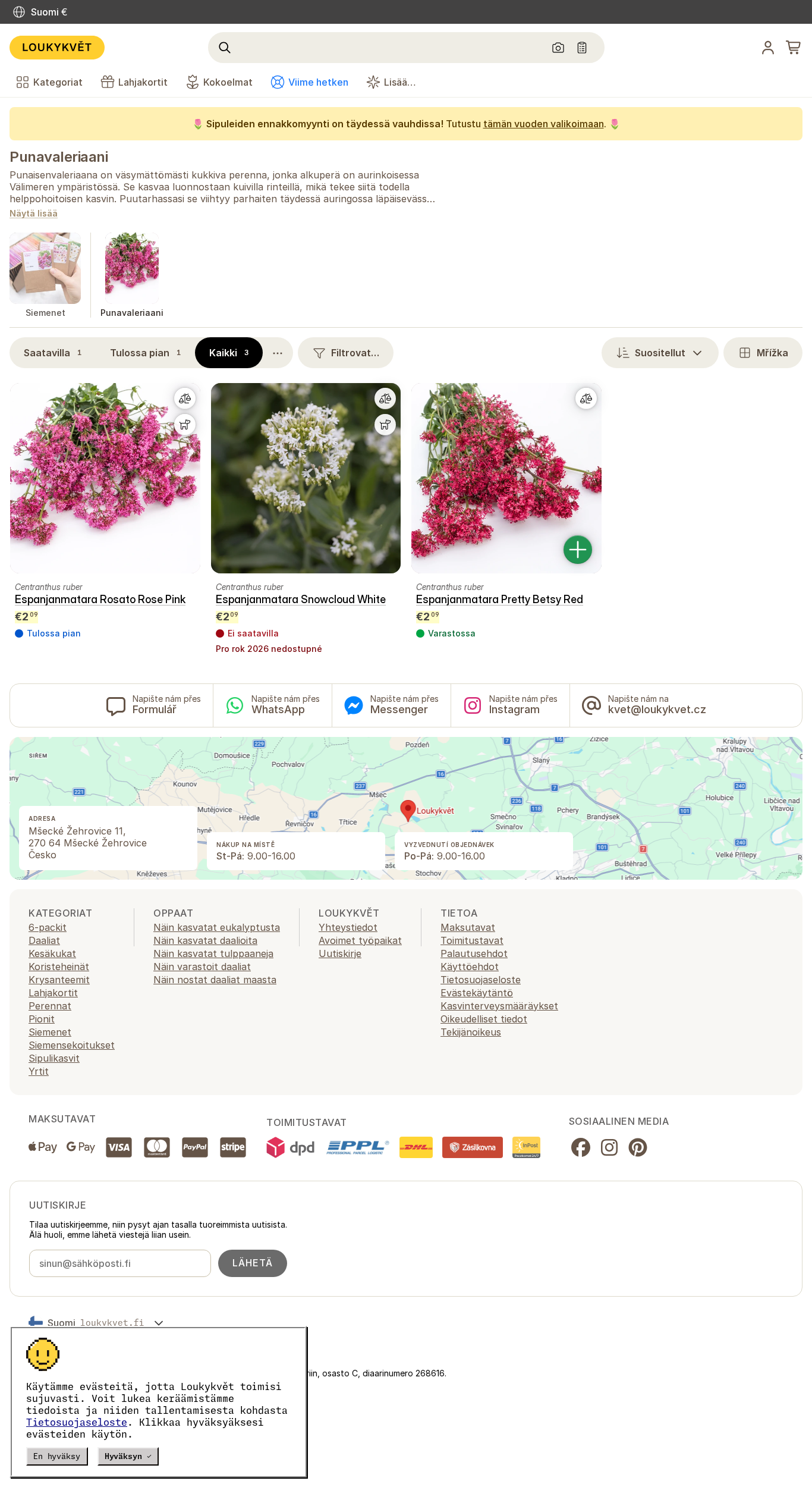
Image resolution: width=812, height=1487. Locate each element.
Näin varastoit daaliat (202, 966)
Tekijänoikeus (470, 1032)
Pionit (42, 1019)
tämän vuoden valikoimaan (543, 124)
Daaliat (44, 940)
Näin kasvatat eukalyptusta (216, 927)
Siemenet (50, 1032)
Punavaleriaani (59, 156)
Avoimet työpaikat (360, 940)
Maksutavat (467, 927)
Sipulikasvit (54, 1058)
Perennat (50, 1006)
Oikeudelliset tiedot (483, 1019)
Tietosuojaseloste (76, 1422)
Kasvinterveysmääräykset (499, 1006)
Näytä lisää (34, 213)
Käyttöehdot (469, 966)
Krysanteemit (59, 980)
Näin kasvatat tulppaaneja (213, 953)
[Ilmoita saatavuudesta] (185, 424)
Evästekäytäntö (476, 993)
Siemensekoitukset (72, 1045)
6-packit (48, 927)
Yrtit (39, 1071)
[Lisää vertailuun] (185, 398)
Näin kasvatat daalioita (205, 940)
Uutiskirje (340, 953)
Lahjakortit (53, 993)
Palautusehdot (474, 953)
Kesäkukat (52, 953)
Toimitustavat (471, 940)
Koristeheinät (59, 966)
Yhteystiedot (348, 927)
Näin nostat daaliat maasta (214, 980)
